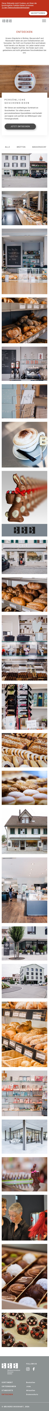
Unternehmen (9, 1386)
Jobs (28, 1386)
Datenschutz (32, 1394)
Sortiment (7, 1382)
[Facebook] (34, 1369)
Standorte (7, 1390)
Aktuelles (30, 1390)
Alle (7, 147)
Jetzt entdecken (20, 126)
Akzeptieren (38, 13)
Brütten (21, 147)
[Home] (7, 20)
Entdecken (7, 1394)
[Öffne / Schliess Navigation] (44, 21)
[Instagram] (28, 1369)
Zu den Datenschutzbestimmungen (15, 7)
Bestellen (30, 1382)
